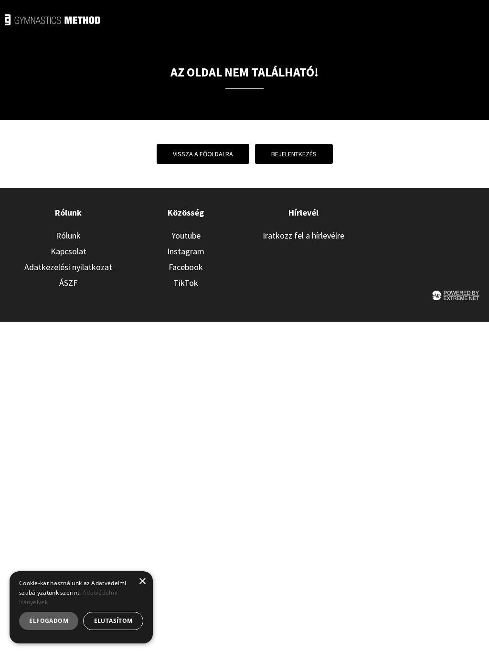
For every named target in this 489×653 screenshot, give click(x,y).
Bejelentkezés (294, 154)
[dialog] (81, 607)
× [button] (142, 581)
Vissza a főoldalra (203, 154)
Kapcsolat (68, 251)
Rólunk (68, 235)
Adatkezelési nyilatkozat (68, 266)
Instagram (185, 251)
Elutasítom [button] (113, 621)
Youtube (186, 235)
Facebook (186, 266)
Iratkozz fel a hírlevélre (303, 235)
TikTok (185, 282)
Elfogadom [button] (48, 621)
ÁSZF (68, 282)
